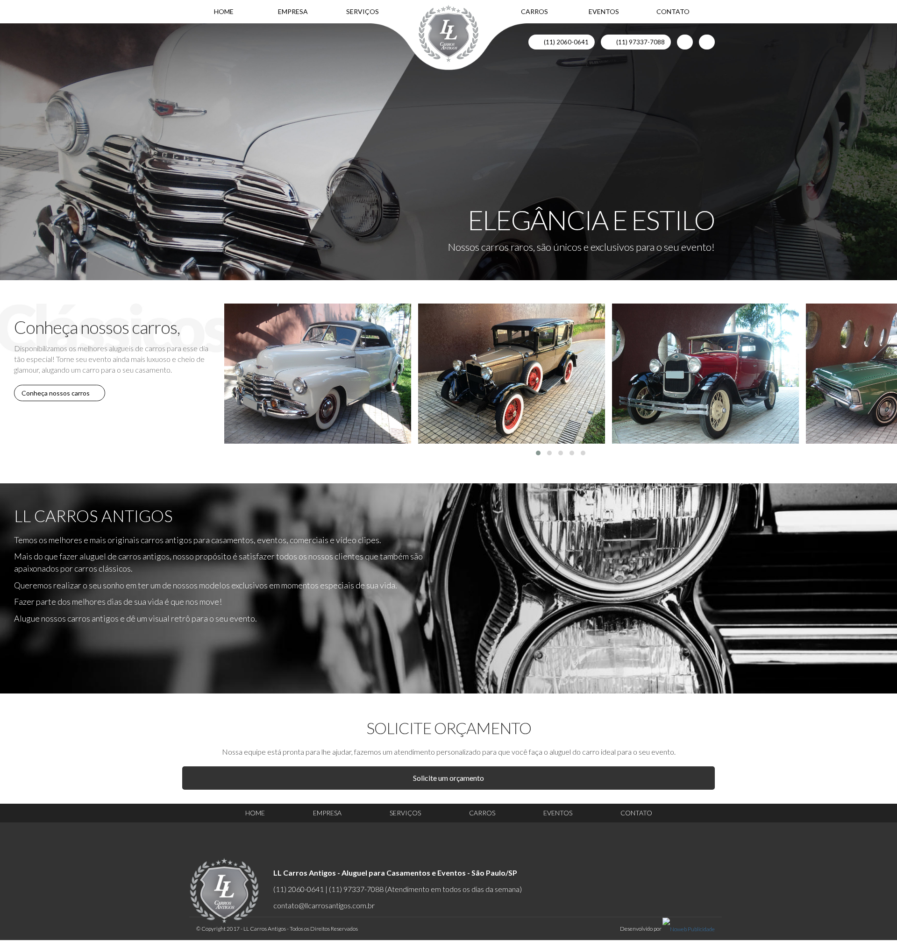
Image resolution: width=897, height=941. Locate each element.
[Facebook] (685, 42)
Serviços (362, 11)
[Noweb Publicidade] (688, 928)
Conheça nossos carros (57, 393)
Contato (673, 11)
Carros (534, 11)
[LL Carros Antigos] (448, 34)
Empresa (293, 11)
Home (224, 11)
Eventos (604, 11)
